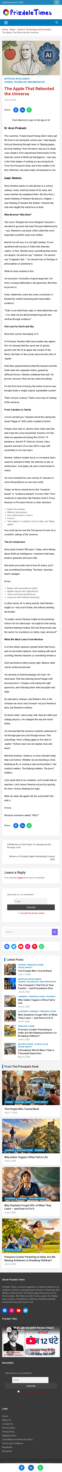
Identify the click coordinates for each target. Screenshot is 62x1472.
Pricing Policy (8, 1431)
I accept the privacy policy (32, 913)
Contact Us (7, 1424)
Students (51, 996)
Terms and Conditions (12, 1443)
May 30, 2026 (24, 1057)
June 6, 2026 (24, 1007)
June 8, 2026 (24, 992)
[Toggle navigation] (6, 22)
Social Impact (25, 967)
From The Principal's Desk (21, 1066)
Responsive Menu (57, 2)
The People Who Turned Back (35, 970)
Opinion (22, 965)
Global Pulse (41, 1044)
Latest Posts (15, 959)
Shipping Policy (9, 1435)
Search (55, 932)
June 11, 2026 (24, 974)
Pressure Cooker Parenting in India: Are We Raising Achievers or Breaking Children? (37, 1032)
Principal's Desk (35, 965)
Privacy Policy (8, 1428)
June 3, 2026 (24, 1039)
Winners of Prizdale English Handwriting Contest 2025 (32, 858)
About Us (6, 1420)
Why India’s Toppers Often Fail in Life (26, 1157)
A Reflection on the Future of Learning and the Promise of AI (29, 846)
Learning (22, 996)
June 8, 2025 (10, 100)
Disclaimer (7, 1451)
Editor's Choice (25, 1044)
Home (5, 1416)
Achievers (23, 1011)
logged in (21, 877)
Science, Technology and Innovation (24, 82)
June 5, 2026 (24, 1021)
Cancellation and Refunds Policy (17, 1439)
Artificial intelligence (17, 79)
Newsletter (7, 1447)
